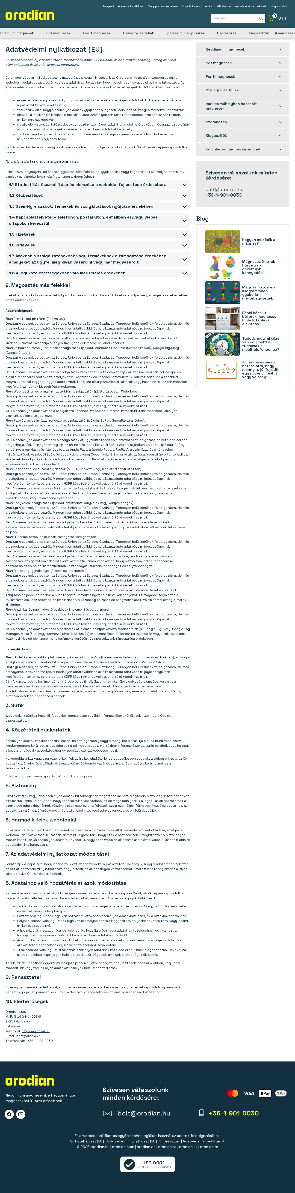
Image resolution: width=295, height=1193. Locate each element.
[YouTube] (20, 1114)
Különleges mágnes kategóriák (233, 149)
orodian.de (146, 1146)
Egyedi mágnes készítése (123, 6)
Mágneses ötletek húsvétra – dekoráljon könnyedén (258, 267)
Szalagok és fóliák (138, 33)
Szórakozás (226, 33)
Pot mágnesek (58, 33)
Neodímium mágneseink (26, 1095)
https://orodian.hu (163, 77)
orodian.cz (167, 1146)
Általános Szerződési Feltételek (242, 6)
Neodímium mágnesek (225, 49)
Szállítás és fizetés (197, 6)
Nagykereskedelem (163, 6)
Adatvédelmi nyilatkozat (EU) (131, 1141)
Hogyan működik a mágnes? (258, 241)
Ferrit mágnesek (97, 33)
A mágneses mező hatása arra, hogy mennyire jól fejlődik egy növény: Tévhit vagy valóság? (260, 369)
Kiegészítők (259, 33)
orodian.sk (188, 1146)
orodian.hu (100, 1146)
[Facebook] (9, 1114)
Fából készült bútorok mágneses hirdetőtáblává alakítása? (259, 318)
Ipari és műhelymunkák (185, 33)
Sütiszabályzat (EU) (87, 1141)
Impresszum (169, 1141)
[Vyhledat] (261, 18)
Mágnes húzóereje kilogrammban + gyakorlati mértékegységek (259, 292)
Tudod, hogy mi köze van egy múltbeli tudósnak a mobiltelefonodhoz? (261, 344)
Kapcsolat (279, 6)
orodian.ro (209, 1146)
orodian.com (123, 1146)
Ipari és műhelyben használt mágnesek (231, 106)
